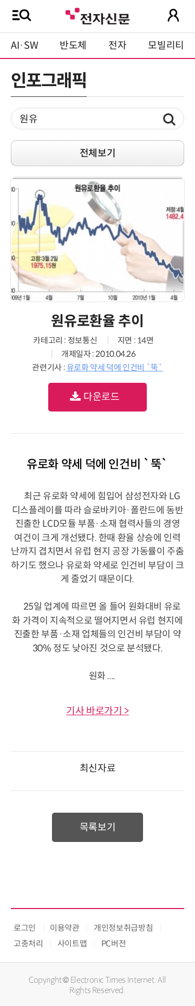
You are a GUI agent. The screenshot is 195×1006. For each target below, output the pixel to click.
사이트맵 (72, 943)
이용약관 (65, 928)
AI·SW (24, 45)
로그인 (25, 928)
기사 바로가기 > (97, 711)
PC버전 (113, 943)
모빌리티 (166, 45)
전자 (117, 45)
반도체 (73, 45)
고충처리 (28, 943)
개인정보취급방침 (123, 928)
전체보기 (98, 153)
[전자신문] (97, 15)
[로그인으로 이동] (173, 15)
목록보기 (98, 827)
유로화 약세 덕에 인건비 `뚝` (115, 367)
